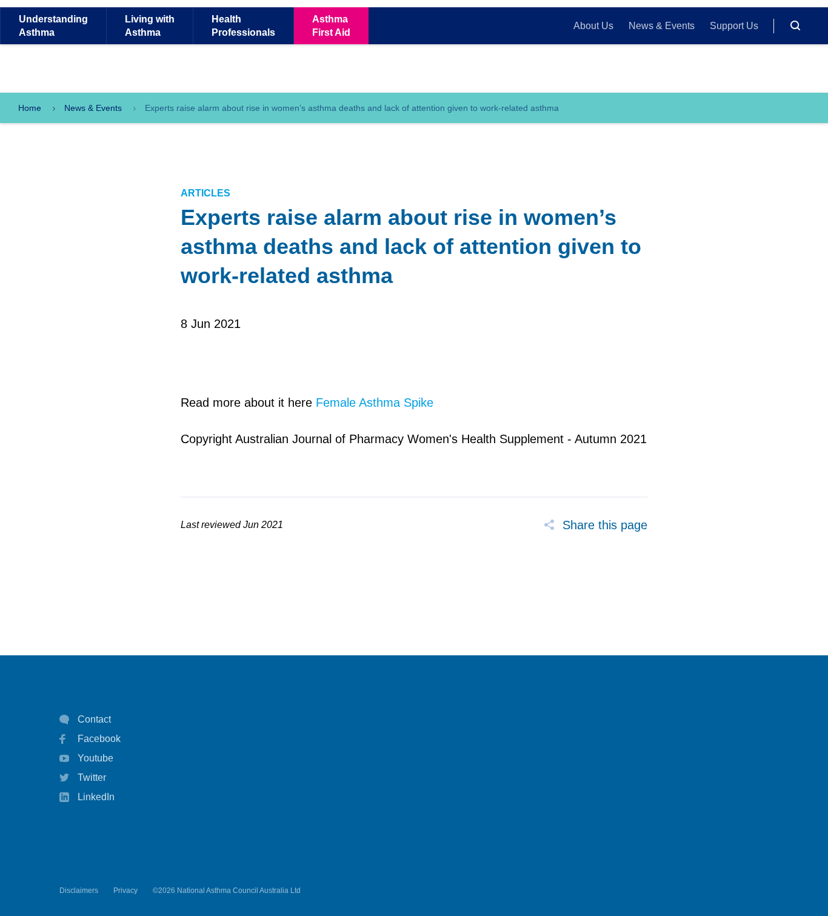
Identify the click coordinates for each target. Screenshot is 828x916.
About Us (593, 26)
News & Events (662, 26)
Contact (94, 719)
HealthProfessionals (243, 25)
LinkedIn (96, 797)
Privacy (125, 890)
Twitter (92, 777)
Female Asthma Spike (374, 402)
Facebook (99, 739)
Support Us (734, 26)
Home (29, 108)
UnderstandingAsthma (53, 25)
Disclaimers (78, 890)
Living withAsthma (150, 25)
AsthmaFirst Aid (331, 25)
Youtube (95, 758)
